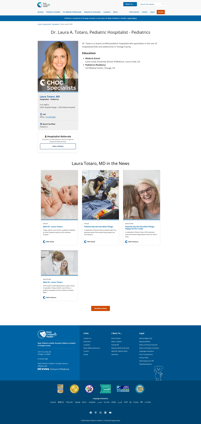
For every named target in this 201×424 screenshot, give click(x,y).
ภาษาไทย (148, 402)
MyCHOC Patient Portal (119, 351)
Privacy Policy (144, 358)
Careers (144, 12)
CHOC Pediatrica (132, 242)
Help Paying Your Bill (146, 361)
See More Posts (100, 308)
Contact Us (87, 338)
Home (40, 24)
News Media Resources (92, 348)
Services (40, 12)
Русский (106, 402)
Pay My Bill (115, 345)
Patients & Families (53, 12)
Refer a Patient (58, 146)
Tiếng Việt (69, 402)
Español (53, 402)
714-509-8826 (50, 117)
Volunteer (114, 354)
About (115, 12)
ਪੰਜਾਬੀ (126, 402)
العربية (120, 402)
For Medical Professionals (72, 12)
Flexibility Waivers (145, 364)
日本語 (113, 402)
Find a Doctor (134, 12)
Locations (106, 12)
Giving (86, 354)
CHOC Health (49, 242)
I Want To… (129, 4)
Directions (87, 342)
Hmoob (135, 402)
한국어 (84, 402)
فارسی (99, 402)
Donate (160, 12)
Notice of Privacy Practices (148, 345)
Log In (152, 12)
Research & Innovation (92, 12)
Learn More (132, 18)
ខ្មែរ (130, 402)
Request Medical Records (120, 348)
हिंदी (141, 402)
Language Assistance (146, 351)
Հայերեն (92, 402)
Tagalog (77, 402)
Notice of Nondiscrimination (149, 348)
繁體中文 (61, 402)
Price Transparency (146, 354)
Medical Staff (47, 24)
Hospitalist (55, 24)
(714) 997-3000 (43, 359)
